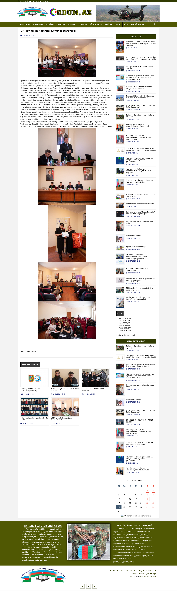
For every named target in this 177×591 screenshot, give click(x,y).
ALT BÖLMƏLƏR (137, 24)
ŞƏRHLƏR (83, 24)
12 (130, 499)
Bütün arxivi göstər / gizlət (127, 335)
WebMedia (136, 576)
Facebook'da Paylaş (28, 351)
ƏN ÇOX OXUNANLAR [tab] (136, 341)
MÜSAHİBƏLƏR (95, 24)
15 (147, 499)
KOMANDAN (38, 24)
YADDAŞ (117, 24)
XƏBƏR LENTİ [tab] (136, 37)
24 (119, 507)
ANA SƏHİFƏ (25, 24)
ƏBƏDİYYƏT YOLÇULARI (55, 24)
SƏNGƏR (71, 24)
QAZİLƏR (108, 24)
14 (141, 499)
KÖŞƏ (126, 24)
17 (119, 503)
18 (124, 503)
